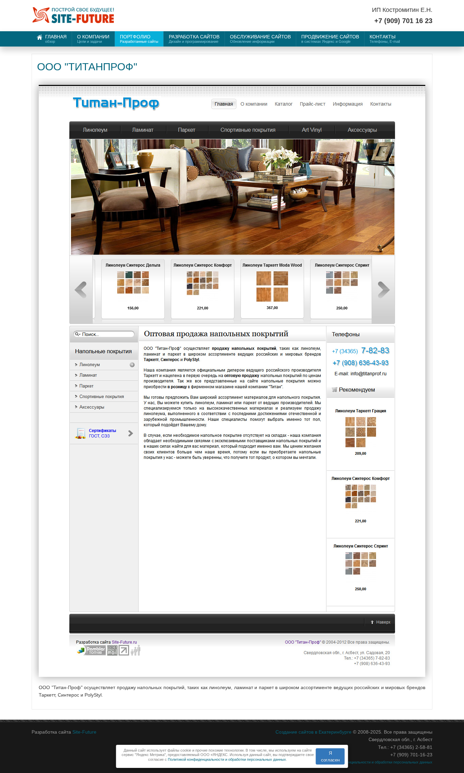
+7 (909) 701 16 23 (403, 20)
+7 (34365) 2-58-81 (411, 747)
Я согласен (330, 756)
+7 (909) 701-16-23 (411, 754)
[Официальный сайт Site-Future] (73, 16)
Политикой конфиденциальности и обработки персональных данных (227, 759)
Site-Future (84, 732)
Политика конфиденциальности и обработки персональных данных (374, 762)
